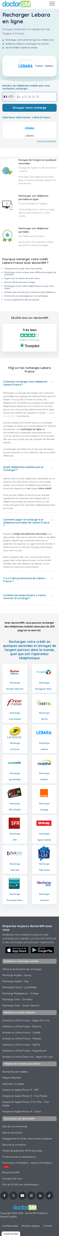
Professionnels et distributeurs (19, 1156)
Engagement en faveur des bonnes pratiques (27, 1138)
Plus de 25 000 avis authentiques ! (20, 1184)
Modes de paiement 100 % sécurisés (22, 1150)
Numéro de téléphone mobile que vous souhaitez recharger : (26, 87)
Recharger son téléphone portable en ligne (33, 197)
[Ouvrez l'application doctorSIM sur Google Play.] (42, 950)
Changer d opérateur (47, 141)
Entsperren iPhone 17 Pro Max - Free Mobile (25, 1103)
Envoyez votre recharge (29, 107)
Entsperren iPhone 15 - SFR (20, 1089)
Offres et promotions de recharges (22, 969)
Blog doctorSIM (11, 1172)
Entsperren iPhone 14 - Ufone (21, 1111)
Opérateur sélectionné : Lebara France (26, 117)
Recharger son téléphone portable (33, 230)
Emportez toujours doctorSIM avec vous (27, 927)
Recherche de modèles (15, 1071)
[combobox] (9, 96)
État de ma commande (14, 1126)
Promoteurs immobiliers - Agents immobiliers (27, 1164)
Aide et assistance (12, 1132)
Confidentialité (10, 1225)
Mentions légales (30, 1225)
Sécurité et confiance (14, 1144)
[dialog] (11, 1233)
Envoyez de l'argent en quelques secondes (37, 161)
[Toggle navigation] (52, 4)
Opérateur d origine (13, 1083)
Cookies (47, 1225)
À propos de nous (12, 1178)
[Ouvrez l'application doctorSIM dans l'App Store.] (17, 950)
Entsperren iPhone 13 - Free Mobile (24, 1095)
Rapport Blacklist (11, 1077)
